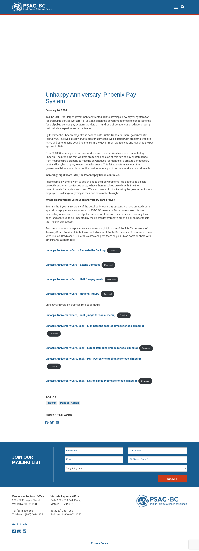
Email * (69, 458)
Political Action (69, 402)
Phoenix (51, 402)
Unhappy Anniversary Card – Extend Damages (73, 264)
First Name (71, 449)
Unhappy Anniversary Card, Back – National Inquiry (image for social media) (91, 380)
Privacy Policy (99, 543)
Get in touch (19, 524)
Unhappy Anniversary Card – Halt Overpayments (74, 279)
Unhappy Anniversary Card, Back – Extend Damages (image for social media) (92, 347)
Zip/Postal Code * (138, 458)
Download (114, 250)
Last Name (135, 449)
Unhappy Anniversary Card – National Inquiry (72, 293)
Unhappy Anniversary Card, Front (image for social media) (81, 315)
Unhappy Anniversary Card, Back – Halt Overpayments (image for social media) (93, 358)
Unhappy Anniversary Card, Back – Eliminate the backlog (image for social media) (95, 325)
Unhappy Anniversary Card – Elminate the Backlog (76, 250)
